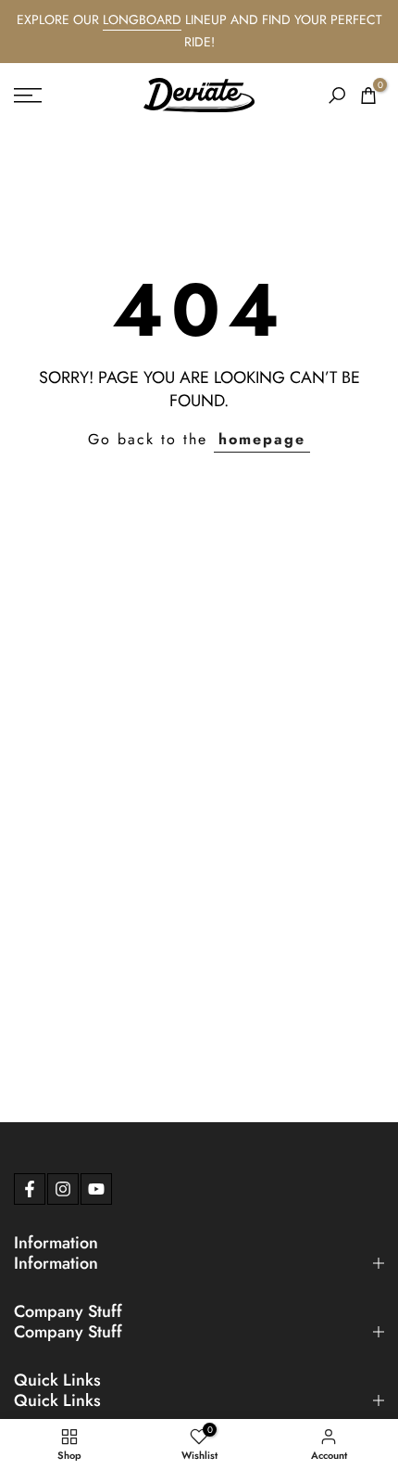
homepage (261, 439)
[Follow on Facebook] (29, 1189)
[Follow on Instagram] (63, 1189)
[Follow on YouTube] (96, 1189)
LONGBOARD (142, 19)
